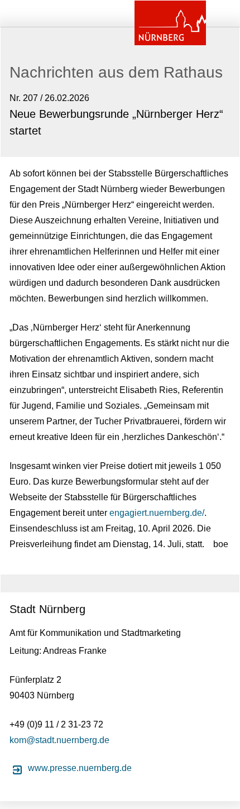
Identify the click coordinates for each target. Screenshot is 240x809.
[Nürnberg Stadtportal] (170, 23)
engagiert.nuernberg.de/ (156, 513)
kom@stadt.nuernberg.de (59, 740)
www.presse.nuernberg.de (80, 768)
